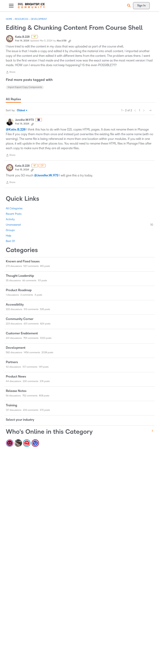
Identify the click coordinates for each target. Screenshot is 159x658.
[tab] (13, 99)
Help (8, 235)
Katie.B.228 (22, 36)
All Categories (14, 208)
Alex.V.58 (62, 40)
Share (10, 72)
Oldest (21, 110)
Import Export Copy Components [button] (25, 87)
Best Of (10, 241)
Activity (10, 219)
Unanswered (79, 224)
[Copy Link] (69, 41)
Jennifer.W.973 (24, 119)
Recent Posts (14, 213)
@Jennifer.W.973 (46, 175)
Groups (10, 230)
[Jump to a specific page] (150, 110)
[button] (128, 5)
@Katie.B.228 (16, 129)
